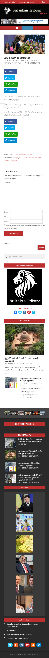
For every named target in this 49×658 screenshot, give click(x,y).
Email (6, 217)
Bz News (24, 444)
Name (6, 212)
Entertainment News (13, 63)
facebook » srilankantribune (17, 638)
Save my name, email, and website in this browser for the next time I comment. (24, 227)
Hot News (25, 456)
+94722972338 (12, 631)
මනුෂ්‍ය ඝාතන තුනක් (24, 154)
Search (7, 244)
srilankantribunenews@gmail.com (20, 634)
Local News (34, 456)
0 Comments (35, 63)
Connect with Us (24, 309)
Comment (7, 184)
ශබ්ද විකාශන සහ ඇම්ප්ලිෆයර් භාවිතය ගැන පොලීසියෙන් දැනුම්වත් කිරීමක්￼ (30, 477)
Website (6, 221)
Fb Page (27, 28)
